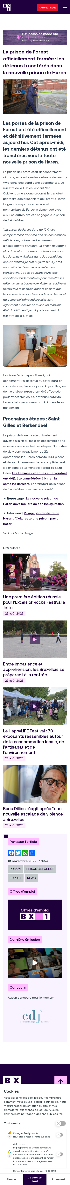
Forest (15, 878)
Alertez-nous (47, 7)
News (31, 878)
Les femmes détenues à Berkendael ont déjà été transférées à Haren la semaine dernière (35, 478)
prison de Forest (40, 868)
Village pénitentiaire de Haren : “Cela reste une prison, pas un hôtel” (31, 518)
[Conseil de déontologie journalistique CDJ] (35, 1016)
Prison (15, 868)
